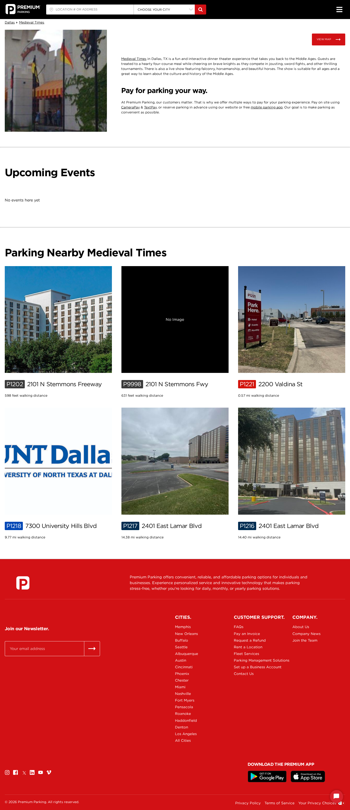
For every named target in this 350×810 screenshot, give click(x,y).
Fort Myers (184, 700)
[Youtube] (40, 772)
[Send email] (92, 648)
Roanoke (183, 714)
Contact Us (244, 674)
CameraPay (130, 107)
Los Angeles (186, 734)
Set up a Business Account (250, 667)
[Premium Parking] (23, 583)
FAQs (238, 627)
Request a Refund (250, 640)
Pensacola (184, 707)
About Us (300, 627)
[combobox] (90, 10)
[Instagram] (7, 772)
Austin (180, 660)
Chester (182, 680)
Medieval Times (31, 22)
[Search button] (200, 10)
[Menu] (339, 9)
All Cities (183, 740)
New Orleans (186, 634)
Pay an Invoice (247, 634)
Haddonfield (186, 720)
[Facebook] (15, 772)
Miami (180, 687)
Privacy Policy (248, 803)
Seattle (181, 647)
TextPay (150, 107)
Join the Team (304, 640)
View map (324, 39)
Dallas (10, 22)
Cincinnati (184, 667)
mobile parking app (267, 107)
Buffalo (181, 640)
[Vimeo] (48, 772)
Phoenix (182, 674)
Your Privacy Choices (317, 803)
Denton (181, 727)
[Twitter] (23, 772)
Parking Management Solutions (250, 660)
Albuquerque (186, 654)
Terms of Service (280, 803)
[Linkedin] (32, 772)
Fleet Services (246, 654)
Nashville (183, 694)
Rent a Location (248, 647)
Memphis (183, 627)
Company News (306, 634)
